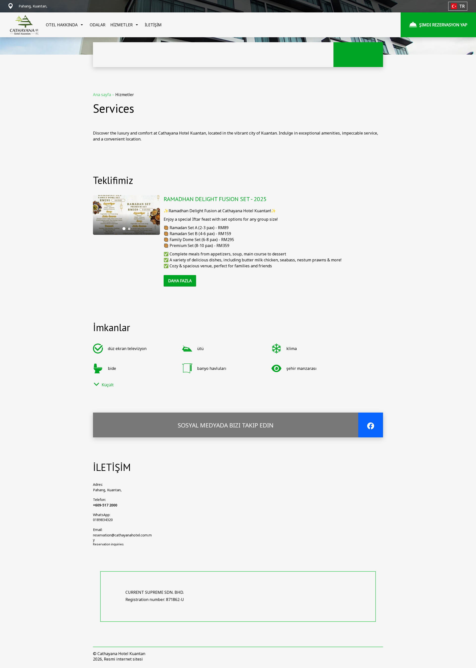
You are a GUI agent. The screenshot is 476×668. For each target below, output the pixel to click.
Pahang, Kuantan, (107, 490)
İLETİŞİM (153, 25)
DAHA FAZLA (180, 280)
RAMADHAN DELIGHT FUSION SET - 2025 (215, 199)
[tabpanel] (126, 215)
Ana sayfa (102, 94)
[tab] (123, 228)
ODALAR (97, 25)
